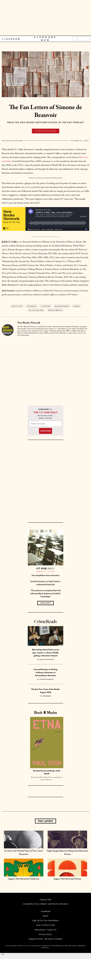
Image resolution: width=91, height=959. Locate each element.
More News (45, 603)
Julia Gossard (31, 306)
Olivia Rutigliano (46, 659)
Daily (45, 568)
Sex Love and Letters (36, 310)
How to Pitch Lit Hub (45, 925)
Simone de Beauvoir (55, 310)
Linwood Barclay (47, 679)
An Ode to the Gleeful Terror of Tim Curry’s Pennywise (23, 852)
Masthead (45, 911)
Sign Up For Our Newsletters (45, 920)
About (45, 915)
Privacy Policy (45, 934)
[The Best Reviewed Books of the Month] (46, 742)
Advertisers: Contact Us (45, 929)
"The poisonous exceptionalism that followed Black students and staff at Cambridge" (45, 593)
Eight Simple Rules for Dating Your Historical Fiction (67, 852)
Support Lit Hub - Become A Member (46, 938)
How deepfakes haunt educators (45, 575)
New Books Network (12, 141)
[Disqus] (45, 368)
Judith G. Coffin (16, 306)
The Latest (45, 821)
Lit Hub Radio (45, 306)
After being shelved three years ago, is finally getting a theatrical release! (45, 652)
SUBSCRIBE (45, 431)
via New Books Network (45, 131)
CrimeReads (46, 696)
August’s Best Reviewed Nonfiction (23, 879)
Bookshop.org (58, 946)
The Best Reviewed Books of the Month (46, 772)
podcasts (76, 306)
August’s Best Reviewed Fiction (67, 879)
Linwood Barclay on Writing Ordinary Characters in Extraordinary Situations (45, 672)
